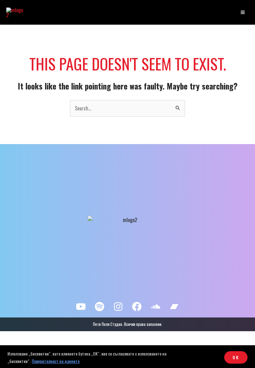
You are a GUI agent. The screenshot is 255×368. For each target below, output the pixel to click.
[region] (127, 356)
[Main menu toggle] (243, 12)
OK (236, 357)
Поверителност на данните (56, 361)
